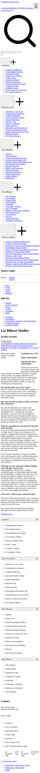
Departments (9, 319)
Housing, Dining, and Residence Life (18, 162)
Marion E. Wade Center (13, 256)
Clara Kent (21, 346)
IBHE (7, 770)
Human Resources (11, 731)
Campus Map (10, 735)
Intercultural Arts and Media (15, 164)
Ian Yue (8, 348)
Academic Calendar (12, 80)
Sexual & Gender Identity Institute (17, 258)
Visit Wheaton (10, 198)
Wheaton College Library (14, 541)
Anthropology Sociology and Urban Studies (20, 321)
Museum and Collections (14, 688)
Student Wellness (11, 176)
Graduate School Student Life (15, 160)
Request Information (12, 120)
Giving (7, 289)
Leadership (9, 204)
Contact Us (9, 723)
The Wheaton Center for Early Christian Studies (22, 260)
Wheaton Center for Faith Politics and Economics (22, 264)
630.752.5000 (6, 716)
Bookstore (9, 293)
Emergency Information (15, 767)
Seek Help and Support (13, 172)
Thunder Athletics (12, 278)
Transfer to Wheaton (12, 124)
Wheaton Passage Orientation (15, 630)
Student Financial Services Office (17, 132)
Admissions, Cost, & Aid (14, 112)
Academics (5, 8)
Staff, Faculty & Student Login (16, 746)
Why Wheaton (10, 196)
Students (8, 303)
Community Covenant (13, 206)
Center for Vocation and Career (16, 158)
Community (9, 311)
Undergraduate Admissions (14, 114)
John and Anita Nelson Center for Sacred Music (22, 254)
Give (10, 10)
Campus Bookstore (12, 219)
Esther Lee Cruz (30, 348)
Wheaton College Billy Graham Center (19, 266)
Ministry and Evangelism (14, 168)
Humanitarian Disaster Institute (16, 248)
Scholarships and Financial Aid (16, 128)
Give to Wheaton (11, 208)
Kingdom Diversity (12, 166)
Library (8, 291)
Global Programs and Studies (15, 84)
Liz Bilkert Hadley (11, 325)
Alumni (8, 309)
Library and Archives (12, 82)
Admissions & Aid (15, 8)
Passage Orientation (12, 170)
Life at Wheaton (27, 8)
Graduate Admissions (12, 116)
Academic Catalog (11, 88)
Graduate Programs (12, 74)
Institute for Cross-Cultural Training (17, 252)
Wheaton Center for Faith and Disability (19, 262)
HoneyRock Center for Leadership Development (22, 246)
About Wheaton (7, 192)
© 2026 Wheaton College (9, 761)
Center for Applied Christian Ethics (17, 242)
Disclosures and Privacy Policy (17, 765)
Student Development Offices (15, 622)
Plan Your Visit (10, 122)
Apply (3, 10)
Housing (8, 649)
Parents (7, 307)
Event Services (10, 214)
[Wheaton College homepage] (10, 2)
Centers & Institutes (8, 237)
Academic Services (12, 86)
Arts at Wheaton (11, 156)
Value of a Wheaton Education (16, 130)
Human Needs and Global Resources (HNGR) (21, 250)
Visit (7, 10)
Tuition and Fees (11, 126)
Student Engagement (12, 174)
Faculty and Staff (11, 305)
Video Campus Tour (12, 742)
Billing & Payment (11, 134)
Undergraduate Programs (14, 72)
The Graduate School (12, 529)
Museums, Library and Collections (17, 210)
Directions (9, 738)
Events (7, 287)
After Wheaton (10, 202)
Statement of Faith (11, 673)
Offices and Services (12, 212)
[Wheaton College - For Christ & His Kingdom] (7, 514)
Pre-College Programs (13, 92)
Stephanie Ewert (27, 344)
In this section (6, 341)
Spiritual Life (10, 178)
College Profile (10, 200)
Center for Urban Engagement (16, 244)
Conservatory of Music (13, 76)
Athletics (8, 154)
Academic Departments (13, 70)
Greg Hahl (4, 344)
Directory (8, 217)
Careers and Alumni (12, 323)
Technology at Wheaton (13, 221)
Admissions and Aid (8, 558)
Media (7, 313)
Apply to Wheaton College (14, 118)
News (7, 285)
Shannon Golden (12, 346)
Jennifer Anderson (17, 348)
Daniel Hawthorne (14, 344)
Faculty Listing (10, 78)
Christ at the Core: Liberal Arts (16, 90)
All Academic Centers (13, 552)
